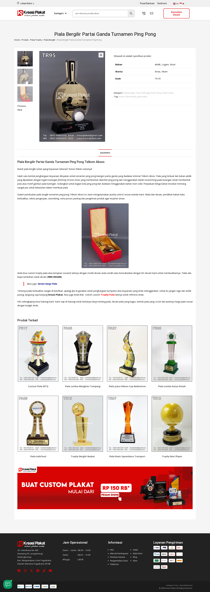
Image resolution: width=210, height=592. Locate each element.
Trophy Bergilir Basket (83, 456)
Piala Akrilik (130, 96)
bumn (121, 96)
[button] (101, 55)
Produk (25, 39)
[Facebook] (19, 570)
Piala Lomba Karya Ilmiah (172, 386)
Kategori (59, 13)
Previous (21, 106)
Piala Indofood (38, 456)
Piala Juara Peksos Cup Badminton (127, 386)
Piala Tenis (156, 92)
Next (19, 109)
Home (17, 39)
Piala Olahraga (143, 92)
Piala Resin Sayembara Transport (127, 456)
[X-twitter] (31, 570)
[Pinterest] (38, 570)
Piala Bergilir (49, 39)
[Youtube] (50, 570)
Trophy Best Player (172, 456)
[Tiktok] (44, 570)
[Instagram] (25, 570)
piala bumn (142, 96)
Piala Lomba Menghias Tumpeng (82, 386)
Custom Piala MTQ (38, 386)
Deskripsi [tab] (105, 153)
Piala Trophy (36, 39)
